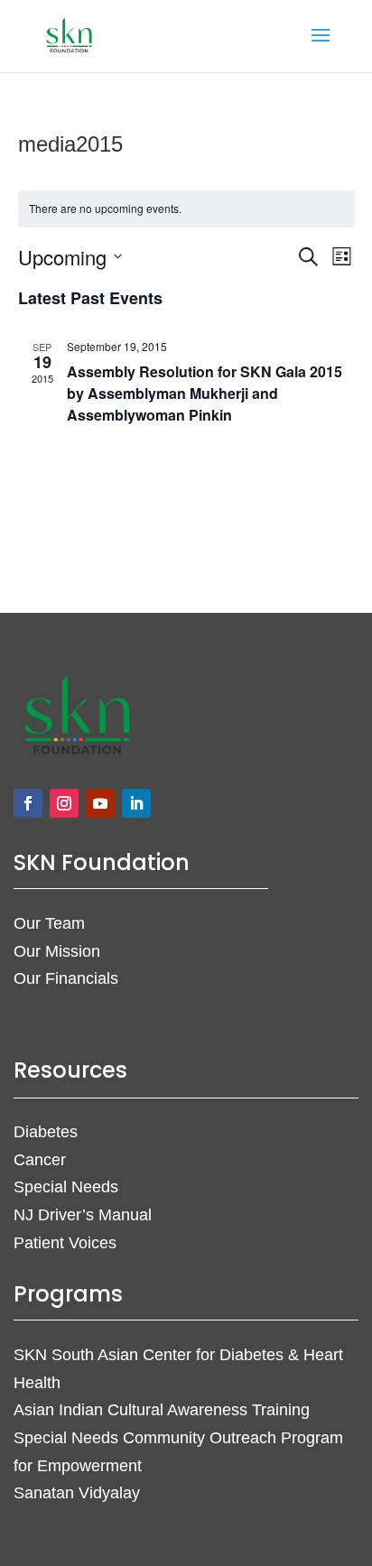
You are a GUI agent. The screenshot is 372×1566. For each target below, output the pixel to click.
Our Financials (66, 978)
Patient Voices (65, 1243)
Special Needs (66, 1187)
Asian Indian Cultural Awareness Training (162, 1410)
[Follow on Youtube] (100, 803)
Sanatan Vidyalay (77, 1493)
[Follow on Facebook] (28, 803)
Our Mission (57, 951)
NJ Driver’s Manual (83, 1215)
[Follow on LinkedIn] (136, 803)
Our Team (49, 923)
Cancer (40, 1160)
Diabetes (46, 1132)
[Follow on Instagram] (64, 803)
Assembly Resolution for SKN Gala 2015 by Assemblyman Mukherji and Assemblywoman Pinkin (204, 393)
